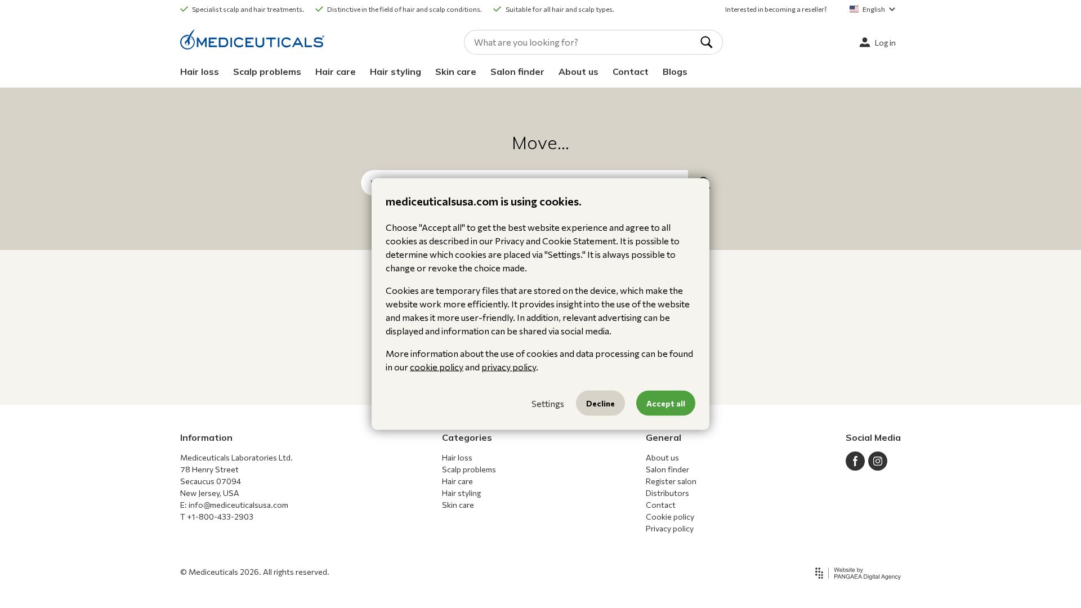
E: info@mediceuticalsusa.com (234, 504)
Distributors (667, 493)
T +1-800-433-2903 (216, 516)
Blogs (675, 71)
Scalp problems (267, 71)
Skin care (455, 71)
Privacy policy (670, 528)
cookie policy (436, 366)
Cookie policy (670, 516)
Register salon (671, 481)
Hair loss (199, 71)
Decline (600, 403)
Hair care (335, 71)
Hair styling (395, 71)
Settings (547, 402)
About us (578, 71)
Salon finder (517, 71)
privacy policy (508, 366)
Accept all (665, 403)
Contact (631, 71)
